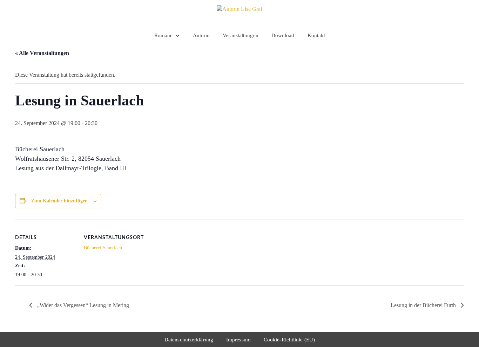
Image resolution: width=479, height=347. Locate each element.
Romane (163, 35)
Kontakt (316, 35)
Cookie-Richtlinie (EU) (289, 339)
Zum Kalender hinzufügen (59, 200)
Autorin (201, 35)
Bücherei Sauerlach (103, 247)
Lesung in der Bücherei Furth (424, 305)
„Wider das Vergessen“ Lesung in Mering (82, 305)
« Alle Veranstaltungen (42, 53)
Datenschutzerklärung (188, 339)
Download (283, 35)
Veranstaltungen (240, 35)
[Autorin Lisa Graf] (240, 14)
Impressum (238, 339)
